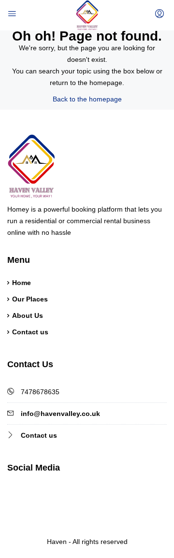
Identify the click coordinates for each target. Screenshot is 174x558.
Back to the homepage (87, 99)
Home (21, 282)
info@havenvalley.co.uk (60, 413)
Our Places (30, 299)
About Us (27, 315)
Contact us (30, 332)
